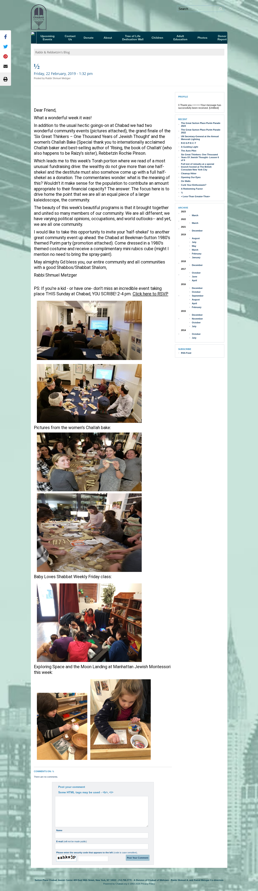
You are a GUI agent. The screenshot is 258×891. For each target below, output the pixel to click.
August (196, 238)
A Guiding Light (189, 147)
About (108, 37)
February (196, 253)
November (197, 318)
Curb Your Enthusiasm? (193, 185)
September (197, 296)
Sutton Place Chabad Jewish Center (64, 15)
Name (59, 830)
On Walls (185, 181)
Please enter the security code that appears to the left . (96, 852)
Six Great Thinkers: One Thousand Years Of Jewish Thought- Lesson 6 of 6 (200, 157)
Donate (89, 37)
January (196, 257)
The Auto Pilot (188, 150)
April (194, 280)
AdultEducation (180, 37)
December (197, 230)
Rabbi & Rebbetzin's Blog (52, 52)
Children (157, 37)
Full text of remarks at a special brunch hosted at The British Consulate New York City (197, 167)
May (194, 246)
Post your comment (71, 786)
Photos (202, 37)
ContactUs (70, 37)
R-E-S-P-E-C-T (188, 143)
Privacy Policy (148, 884)
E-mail (71, 841)
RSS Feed (186, 353)
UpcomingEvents (48, 37)
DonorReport (222, 37)
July (194, 242)
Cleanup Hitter (188, 173)
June (194, 276)
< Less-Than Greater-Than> (195, 196)
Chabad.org (121, 884)
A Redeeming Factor (192, 189)
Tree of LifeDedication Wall (133, 37)
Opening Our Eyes (191, 177)
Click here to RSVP (150, 293)
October (196, 273)
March (195, 215)
